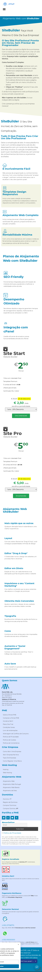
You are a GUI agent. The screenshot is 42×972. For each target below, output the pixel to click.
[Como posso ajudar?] (37, 967)
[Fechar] (18, 944)
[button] (4, 9)
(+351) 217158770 (8, 925)
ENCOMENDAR (21, 416)
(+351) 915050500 (8, 940)
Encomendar (21, 496)
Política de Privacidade (12, 833)
